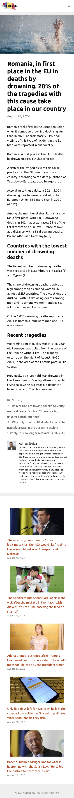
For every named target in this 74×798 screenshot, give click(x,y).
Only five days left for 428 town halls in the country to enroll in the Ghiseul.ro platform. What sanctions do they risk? (36, 713)
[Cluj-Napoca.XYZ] (10, 6)
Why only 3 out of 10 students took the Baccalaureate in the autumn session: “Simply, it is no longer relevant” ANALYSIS (36, 427)
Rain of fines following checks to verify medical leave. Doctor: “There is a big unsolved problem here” (35, 411)
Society (17, 400)
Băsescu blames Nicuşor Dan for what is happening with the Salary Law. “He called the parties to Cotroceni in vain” (35, 766)
